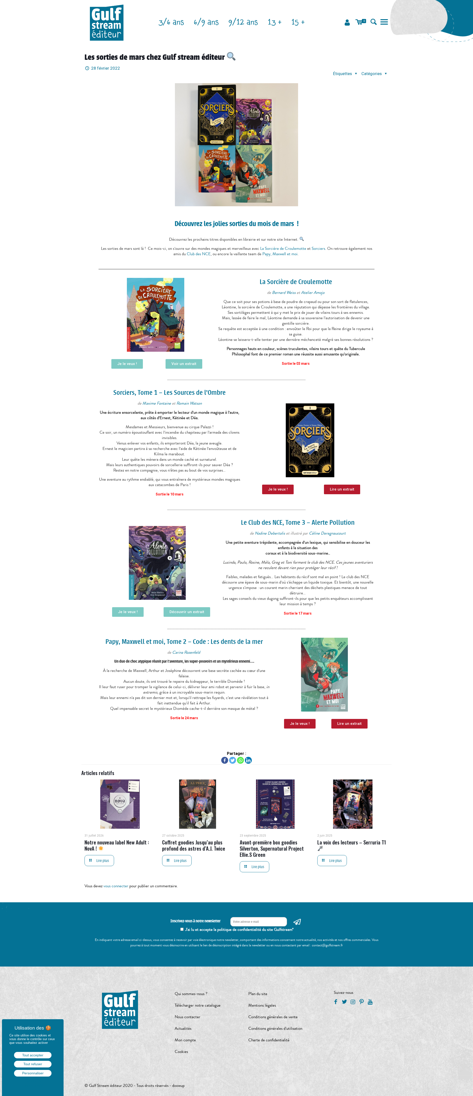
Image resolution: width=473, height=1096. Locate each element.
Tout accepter (32, 1055)
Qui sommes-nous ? (191, 994)
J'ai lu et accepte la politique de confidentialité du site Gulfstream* (239, 929)
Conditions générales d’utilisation (275, 1028)
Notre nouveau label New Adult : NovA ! (116, 845)
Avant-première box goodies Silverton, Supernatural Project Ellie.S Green (272, 848)
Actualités (183, 1028)
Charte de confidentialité (268, 1040)
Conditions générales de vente (273, 1017)
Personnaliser (33, 1073)
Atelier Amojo (312, 292)
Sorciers (318, 248)
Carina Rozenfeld (186, 652)
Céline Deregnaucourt (327, 533)
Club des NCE (199, 254)
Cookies (181, 1051)
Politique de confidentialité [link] (33, 1083)
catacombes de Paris (172, 485)
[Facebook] (224, 760)
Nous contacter (187, 1017)
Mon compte (185, 1040)
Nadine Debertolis (270, 533)
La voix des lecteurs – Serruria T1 (351, 842)
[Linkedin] (248, 760)
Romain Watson (189, 403)
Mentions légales (262, 1005)
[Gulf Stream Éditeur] (106, 22)
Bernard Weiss (284, 292)
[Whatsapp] (240, 760)
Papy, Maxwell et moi (280, 254)
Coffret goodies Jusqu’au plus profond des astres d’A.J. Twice (193, 845)
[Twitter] (232, 760)
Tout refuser (32, 1064)
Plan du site (257, 994)
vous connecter (115, 886)
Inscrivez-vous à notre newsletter (195, 921)
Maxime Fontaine (156, 403)
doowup (178, 1085)
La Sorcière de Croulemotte (283, 248)
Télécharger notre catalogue (197, 1005)
